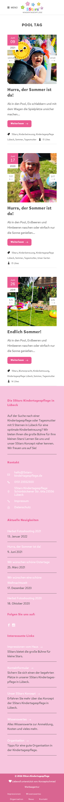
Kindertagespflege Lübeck (20, 376)
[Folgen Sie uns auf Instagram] (13, 625)
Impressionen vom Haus (22, 646)
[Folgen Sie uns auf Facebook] (8, 625)
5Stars (15, 134)
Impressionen (14, 794)
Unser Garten (43, 258)
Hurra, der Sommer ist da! (24, 546)
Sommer (19, 140)
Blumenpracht (25, 371)
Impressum (21, 501)
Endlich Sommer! (24, 332)
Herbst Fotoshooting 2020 (24, 598)
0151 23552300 (24, 482)
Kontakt (43, 799)
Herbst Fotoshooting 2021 (24, 531)
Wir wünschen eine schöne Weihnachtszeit (24, 580)
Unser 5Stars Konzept (21, 693)
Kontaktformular (18, 668)
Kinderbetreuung (27, 134)
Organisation (15, 740)
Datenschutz (22, 507)
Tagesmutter (30, 140)
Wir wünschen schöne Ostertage (28, 562)
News (31, 799)
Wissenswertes (17, 719)
